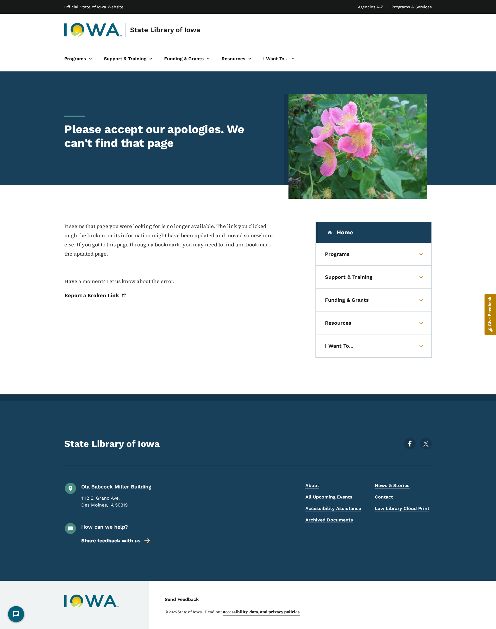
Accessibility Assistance (333, 508)
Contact (384, 497)
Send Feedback (182, 599)
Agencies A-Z (370, 7)
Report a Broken (91, 295)
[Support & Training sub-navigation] (150, 58)
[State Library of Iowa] (93, 30)
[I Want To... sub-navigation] (293, 58)
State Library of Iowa (165, 30)
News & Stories (392, 485)
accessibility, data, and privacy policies (261, 612)
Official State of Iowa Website (93, 7)
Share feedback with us (111, 541)
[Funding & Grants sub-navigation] (208, 58)
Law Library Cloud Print (402, 508)
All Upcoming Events (328, 497)
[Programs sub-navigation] (90, 58)
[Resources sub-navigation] (249, 58)
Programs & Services (412, 7)
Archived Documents (329, 520)
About (312, 485)
